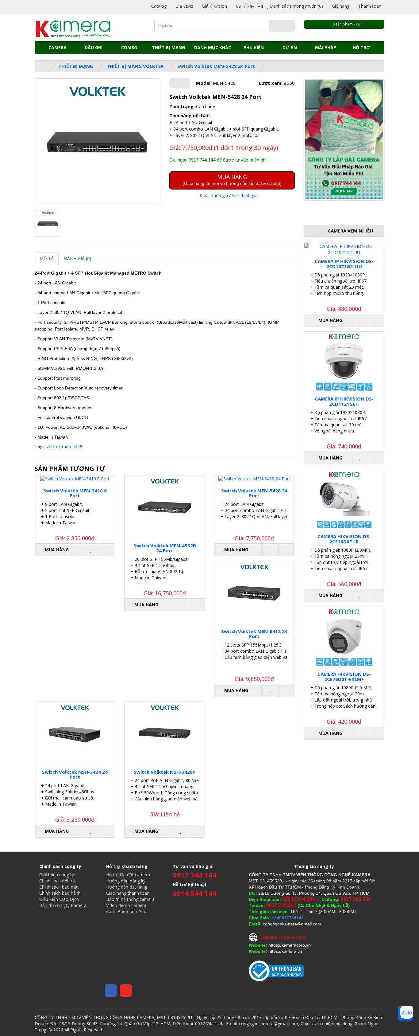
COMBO (129, 47)
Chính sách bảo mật (59, 887)
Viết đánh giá (245, 195)
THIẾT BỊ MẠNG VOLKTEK (135, 66)
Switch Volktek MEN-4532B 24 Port (164, 548)
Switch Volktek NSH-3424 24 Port (75, 774)
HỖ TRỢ (361, 47)
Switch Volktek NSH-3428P (164, 772)
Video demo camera (126, 905)
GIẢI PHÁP (325, 47)
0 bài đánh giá (214, 195)
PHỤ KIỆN (254, 47)
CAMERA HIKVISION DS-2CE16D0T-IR (344, 539)
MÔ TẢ (47, 258)
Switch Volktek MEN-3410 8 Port (75, 493)
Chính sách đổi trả (57, 881)
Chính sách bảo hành (60, 893)
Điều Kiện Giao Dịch (59, 899)
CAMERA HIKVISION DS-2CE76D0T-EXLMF (344, 676)
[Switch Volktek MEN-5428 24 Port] (97, 141)
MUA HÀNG (232, 179)
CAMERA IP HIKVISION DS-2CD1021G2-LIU (344, 263)
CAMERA (57, 47)
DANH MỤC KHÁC (212, 47)
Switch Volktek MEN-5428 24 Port (216, 66)
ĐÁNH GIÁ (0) (77, 258)
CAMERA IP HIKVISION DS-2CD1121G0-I (344, 401)
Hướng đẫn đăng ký (125, 881)
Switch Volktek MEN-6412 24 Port (254, 633)
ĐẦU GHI (93, 47)
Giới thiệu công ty (56, 875)
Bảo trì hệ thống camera (130, 899)
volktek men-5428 (64, 446)
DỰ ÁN (290, 47)
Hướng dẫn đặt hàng (126, 887)
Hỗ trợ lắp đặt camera (128, 875)
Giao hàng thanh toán (127, 893)
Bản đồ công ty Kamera (62, 905)
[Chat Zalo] (405, 1013)
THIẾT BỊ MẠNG (168, 47)
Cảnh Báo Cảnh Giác (126, 911)
